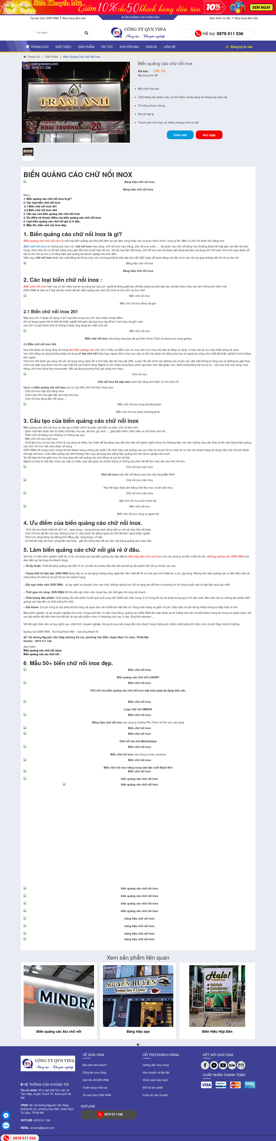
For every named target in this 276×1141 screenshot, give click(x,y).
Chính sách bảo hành (155, 1080)
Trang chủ (39, 47)
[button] (133, 1044)
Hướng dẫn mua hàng (156, 1065)
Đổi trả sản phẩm (153, 1087)
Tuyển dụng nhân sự (95, 1087)
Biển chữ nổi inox (34, 246)
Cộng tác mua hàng (94, 1072)
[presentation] (27, 1004)
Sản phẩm (86, 47)
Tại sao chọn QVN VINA (44, 18)
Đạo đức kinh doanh (95, 1065)
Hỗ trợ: (222, 33)
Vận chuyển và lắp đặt (156, 1072)
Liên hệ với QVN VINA (96, 1080)
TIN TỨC (107, 47)
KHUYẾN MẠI (129, 47)
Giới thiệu (63, 47)
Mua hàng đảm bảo (74, 18)
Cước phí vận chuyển (155, 1095)
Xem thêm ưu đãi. (220, 18)
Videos (151, 47)
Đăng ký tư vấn (241, 47)
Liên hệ (170, 47)
